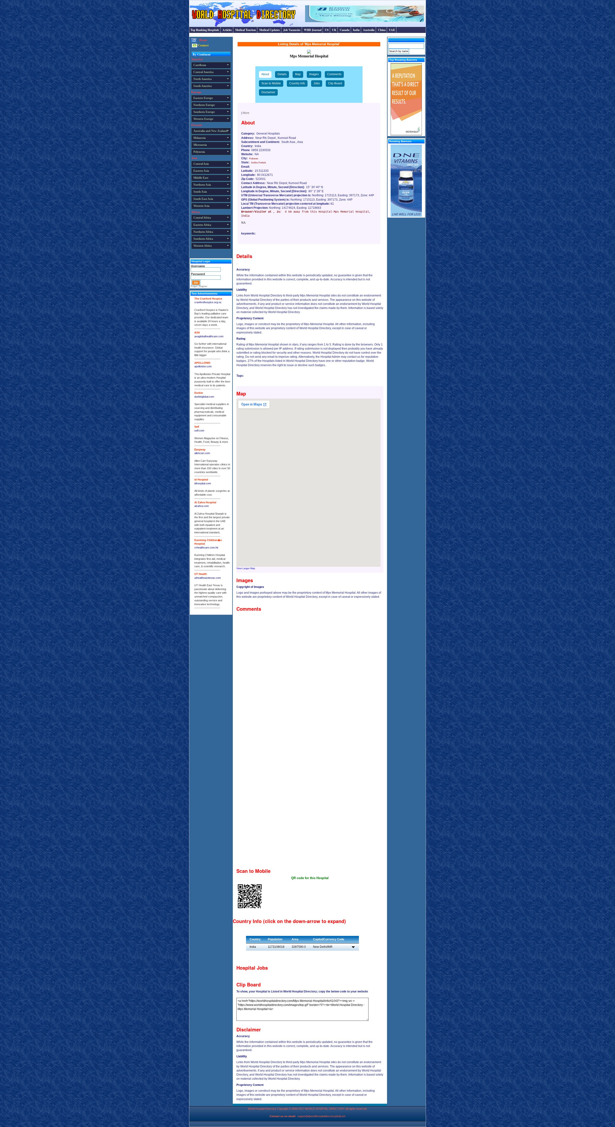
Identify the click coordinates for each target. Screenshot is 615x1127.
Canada (345, 30)
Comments (334, 74)
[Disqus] (309, 674)
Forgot (194, 286)
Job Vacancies (292, 30)
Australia (369, 30)
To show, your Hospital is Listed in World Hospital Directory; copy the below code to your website (302, 991)
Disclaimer (268, 92)
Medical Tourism (245, 30)
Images (314, 74)
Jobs (317, 83)
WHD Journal (312, 30)
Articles (227, 30)
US (327, 30)
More (246, 113)
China (382, 30)
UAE (392, 30)
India (356, 30)
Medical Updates (269, 30)
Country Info (297, 83)
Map (298, 74)
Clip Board (335, 83)
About (265, 74)
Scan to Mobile (271, 83)
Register (203, 286)
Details (282, 74)
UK (334, 30)
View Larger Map (245, 568)
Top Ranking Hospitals (205, 30)
